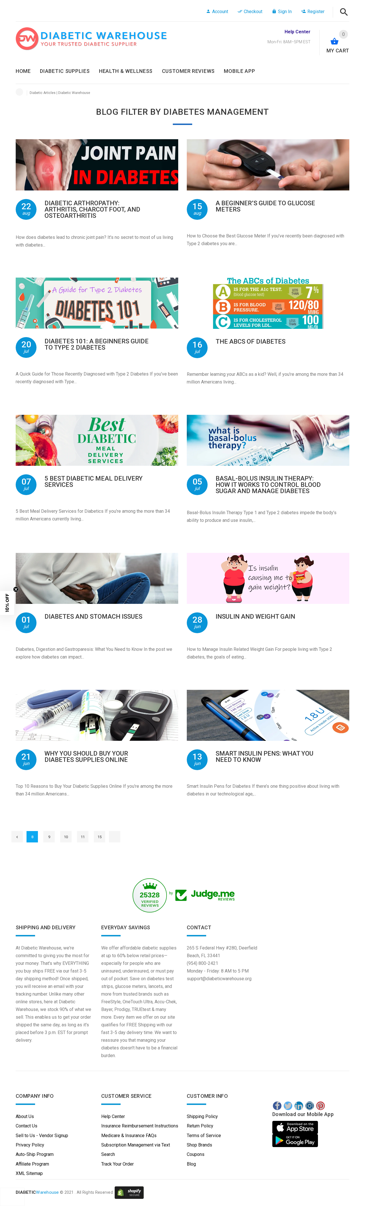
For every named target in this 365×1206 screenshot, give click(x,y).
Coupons (195, 1154)
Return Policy (200, 1126)
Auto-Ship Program (35, 1154)
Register (316, 11)
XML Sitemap (29, 1173)
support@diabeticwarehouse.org (219, 978)
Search (108, 1154)
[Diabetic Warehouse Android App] (295, 1140)
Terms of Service (204, 1135)
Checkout (253, 11)
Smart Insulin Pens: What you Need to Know (264, 756)
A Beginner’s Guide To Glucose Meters (265, 206)
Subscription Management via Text (135, 1145)
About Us (25, 1116)
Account (220, 11)
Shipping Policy (202, 1116)
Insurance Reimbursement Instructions (139, 1126)
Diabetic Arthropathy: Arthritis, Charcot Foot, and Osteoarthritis (92, 209)
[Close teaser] (16, 589)
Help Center (113, 1116)
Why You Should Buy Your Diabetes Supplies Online (86, 756)
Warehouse (37, 1192)
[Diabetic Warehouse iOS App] (295, 1127)
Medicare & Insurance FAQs (129, 1135)
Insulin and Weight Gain (255, 616)
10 (66, 837)
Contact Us (26, 1126)
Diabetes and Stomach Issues (93, 616)
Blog (191, 1164)
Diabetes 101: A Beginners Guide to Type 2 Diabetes (96, 344)
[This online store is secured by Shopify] (129, 1192)
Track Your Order (117, 1164)
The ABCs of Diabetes (250, 341)
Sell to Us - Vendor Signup (42, 1135)
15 (100, 837)
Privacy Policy (30, 1145)
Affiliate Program (32, 1164)
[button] (7, 603)
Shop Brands (199, 1145)
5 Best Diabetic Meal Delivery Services (93, 481)
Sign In (285, 11)
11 (83, 837)
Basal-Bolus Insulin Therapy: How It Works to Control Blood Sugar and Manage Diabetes (268, 485)
